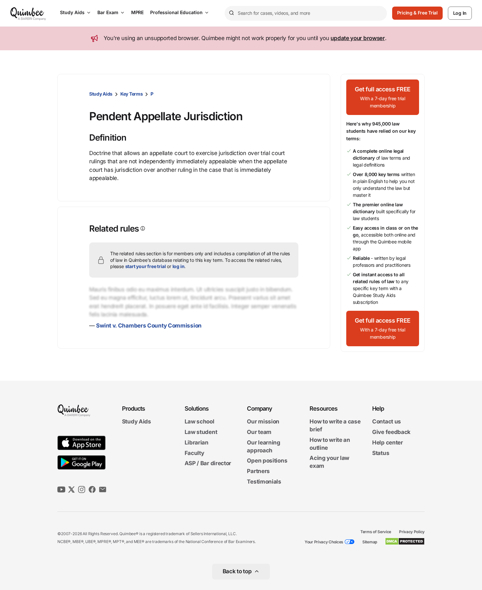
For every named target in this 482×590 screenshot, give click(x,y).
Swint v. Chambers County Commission (149, 325)
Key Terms (131, 94)
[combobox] (306, 13)
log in (178, 266)
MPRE (137, 12)
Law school (199, 422)
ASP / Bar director (208, 463)
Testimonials (264, 481)
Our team (259, 432)
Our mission (263, 422)
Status (380, 453)
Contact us (386, 422)
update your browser (358, 38)
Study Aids (72, 12)
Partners (258, 471)
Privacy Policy (412, 531)
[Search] (231, 13)
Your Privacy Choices (324, 541)
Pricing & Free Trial (417, 12)
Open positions (267, 461)
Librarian (197, 442)
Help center (387, 442)
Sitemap (369, 541)
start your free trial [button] (145, 266)
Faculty (194, 453)
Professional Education (176, 12)
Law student (201, 432)
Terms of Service (375, 531)
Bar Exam (107, 12)
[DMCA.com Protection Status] (405, 541)
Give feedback (391, 432)
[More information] (142, 228)
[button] (382, 97)
